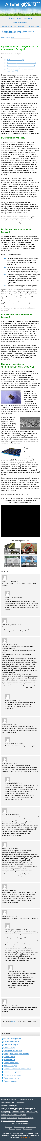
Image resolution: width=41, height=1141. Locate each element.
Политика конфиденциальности (25, 1127)
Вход (12, 37)
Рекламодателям (33, 26)
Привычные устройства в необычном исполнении (12, 565)
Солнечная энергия (11, 1045)
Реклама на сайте (10, 1081)
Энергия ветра (9, 1048)
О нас (19, 18)
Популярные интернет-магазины (13, 26)
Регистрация (5, 37)
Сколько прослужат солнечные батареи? (21, 66)
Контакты (8, 1127)
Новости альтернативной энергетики (17, 1069)
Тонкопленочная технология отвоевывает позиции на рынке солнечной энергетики (12, 551)
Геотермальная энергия (13, 1051)
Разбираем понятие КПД (15, 60)
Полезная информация (12, 1075)
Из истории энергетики (12, 1072)
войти (13, 1021)
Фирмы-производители (20, 22)
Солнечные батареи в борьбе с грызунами (28, 552)
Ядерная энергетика (11, 1078)
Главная (12, 18)
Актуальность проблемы (13, 1038)
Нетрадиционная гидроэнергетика (16, 1054)
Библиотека (28, 18)
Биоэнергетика (9, 1057)
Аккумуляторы (9, 1060)
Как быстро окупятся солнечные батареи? (21, 63)
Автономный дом (10, 1066)
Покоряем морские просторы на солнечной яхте (29, 565)
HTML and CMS (26, 1137)
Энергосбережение (11, 1063)
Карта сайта (27, 1129)
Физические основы (11, 1042)
